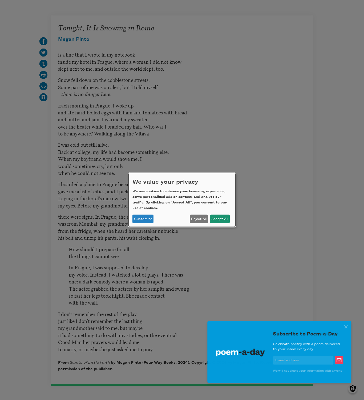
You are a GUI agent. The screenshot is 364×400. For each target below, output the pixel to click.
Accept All (219, 219)
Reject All (199, 219)
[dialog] (182, 200)
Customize (143, 219)
